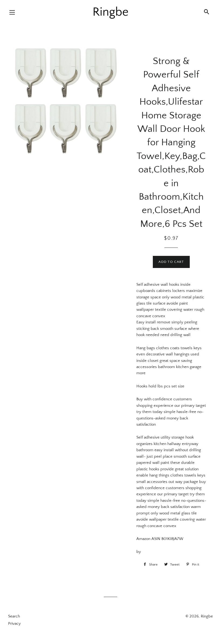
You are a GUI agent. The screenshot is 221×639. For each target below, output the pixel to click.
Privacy (14, 623)
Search (14, 616)
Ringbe (207, 616)
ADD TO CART (171, 262)
